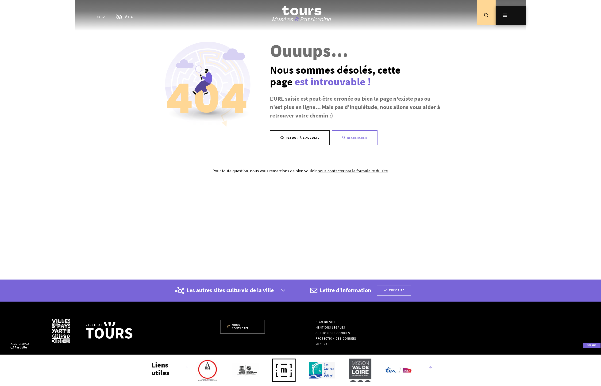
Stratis (591, 345)
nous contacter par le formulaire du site (353, 171)
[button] (486, 15)
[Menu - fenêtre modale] (511, 15)
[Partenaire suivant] (430, 368)
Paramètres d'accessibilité (119, 17)
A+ (127, 16)
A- (132, 17)
